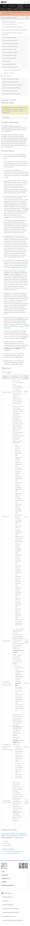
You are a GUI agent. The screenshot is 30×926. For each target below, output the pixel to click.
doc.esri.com (6, 14)
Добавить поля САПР (9, 73)
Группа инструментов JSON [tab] (9, 55)
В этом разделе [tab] (6, 117)
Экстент (18, 833)
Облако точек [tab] (6, 61)
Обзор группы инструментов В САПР (12, 70)
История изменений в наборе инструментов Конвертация (12, 33)
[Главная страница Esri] (4, 2)
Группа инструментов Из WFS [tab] (10, 46)
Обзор (4, 6)
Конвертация (21, 22)
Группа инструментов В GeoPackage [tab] (12, 87)
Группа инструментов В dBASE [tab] (10, 82)
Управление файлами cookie (9, 916)
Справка (16, 9)
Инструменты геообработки (9, 22)
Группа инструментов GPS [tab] (9, 49)
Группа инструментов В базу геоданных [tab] (12, 84)
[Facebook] (20, 864)
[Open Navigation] (28, 2)
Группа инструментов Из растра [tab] (11, 43)
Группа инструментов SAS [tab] (9, 64)
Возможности (12, 6)
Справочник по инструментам (23, 9)
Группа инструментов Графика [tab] (10, 52)
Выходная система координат (19, 835)
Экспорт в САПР (7, 76)
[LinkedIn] (26, 864)
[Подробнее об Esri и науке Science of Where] (4, 866)
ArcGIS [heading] (2, 871)
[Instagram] (23, 867)
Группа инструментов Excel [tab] (9, 37)
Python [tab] (9, 372)
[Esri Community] (20, 867)
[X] (23, 864)
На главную (4, 9)
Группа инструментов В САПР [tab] (10, 67)
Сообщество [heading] (4, 875)
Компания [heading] (3, 881)
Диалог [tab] (4, 372)
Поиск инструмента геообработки (12, 853)
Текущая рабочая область (8, 833)
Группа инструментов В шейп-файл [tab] (11, 93)
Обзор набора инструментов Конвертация (12, 27)
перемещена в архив (21, 107)
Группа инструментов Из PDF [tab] (10, 40)
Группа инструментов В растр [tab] (10, 90)
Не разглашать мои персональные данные (12, 920)
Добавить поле (7, 263)
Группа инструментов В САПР (10, 24)
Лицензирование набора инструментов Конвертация (14, 30)
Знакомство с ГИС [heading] (5, 878)
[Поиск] (24, 2)
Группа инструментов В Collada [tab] (10, 79)
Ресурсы (20, 6)
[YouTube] (26, 867)
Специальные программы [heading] (7, 885)
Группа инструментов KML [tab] (9, 58)
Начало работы (9, 9)
